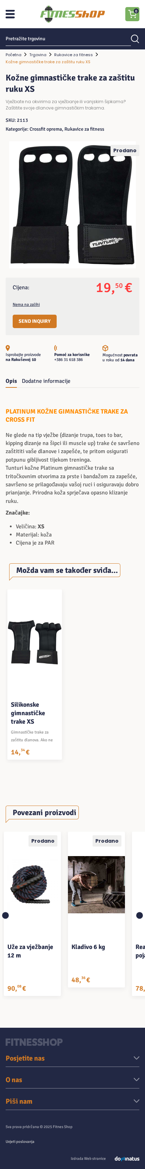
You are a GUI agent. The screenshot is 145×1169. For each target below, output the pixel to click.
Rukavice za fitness (73, 55)
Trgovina (37, 55)
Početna (13, 55)
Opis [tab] (11, 381)
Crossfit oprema (46, 129)
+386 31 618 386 (68, 359)
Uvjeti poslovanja (20, 1141)
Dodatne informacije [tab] (46, 381)
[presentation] (5, 915)
